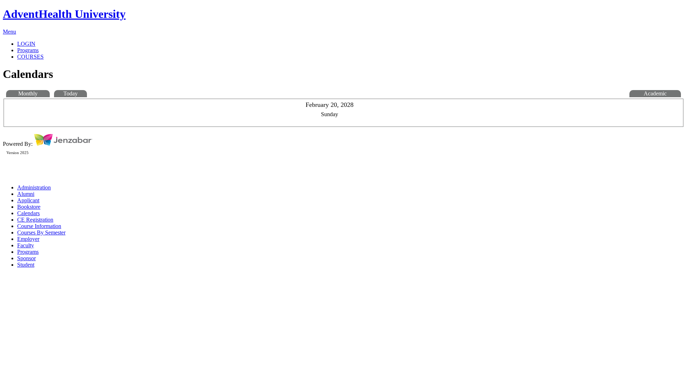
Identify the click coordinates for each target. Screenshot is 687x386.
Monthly (28, 93)
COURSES (30, 57)
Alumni (25, 194)
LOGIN (26, 44)
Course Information (39, 226)
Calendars (28, 213)
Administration (34, 187)
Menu (9, 32)
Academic (655, 93)
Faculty (25, 245)
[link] (350, 50)
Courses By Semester (41, 232)
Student (25, 265)
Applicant (28, 200)
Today (70, 93)
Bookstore (28, 207)
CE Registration (35, 220)
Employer (28, 239)
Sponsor (26, 258)
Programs (28, 252)
